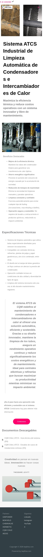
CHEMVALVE (8, 524)
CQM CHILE (7, 530)
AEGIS (5, 534)
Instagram (28, 520)
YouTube (27, 524)
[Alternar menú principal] (38, 7)
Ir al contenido (6, 2)
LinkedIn (27, 517)
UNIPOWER (7, 517)
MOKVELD (7, 520)
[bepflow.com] (7, 7)
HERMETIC (7, 527)
